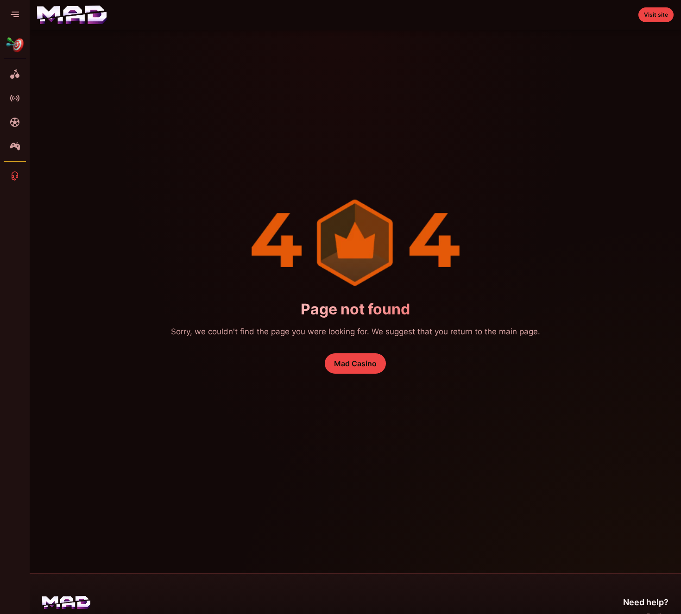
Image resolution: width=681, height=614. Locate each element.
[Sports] (15, 122)
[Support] (15, 176)
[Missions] (15, 44)
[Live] (15, 98)
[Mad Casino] (72, 15)
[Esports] (15, 146)
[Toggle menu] (15, 15)
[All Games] (15, 74)
